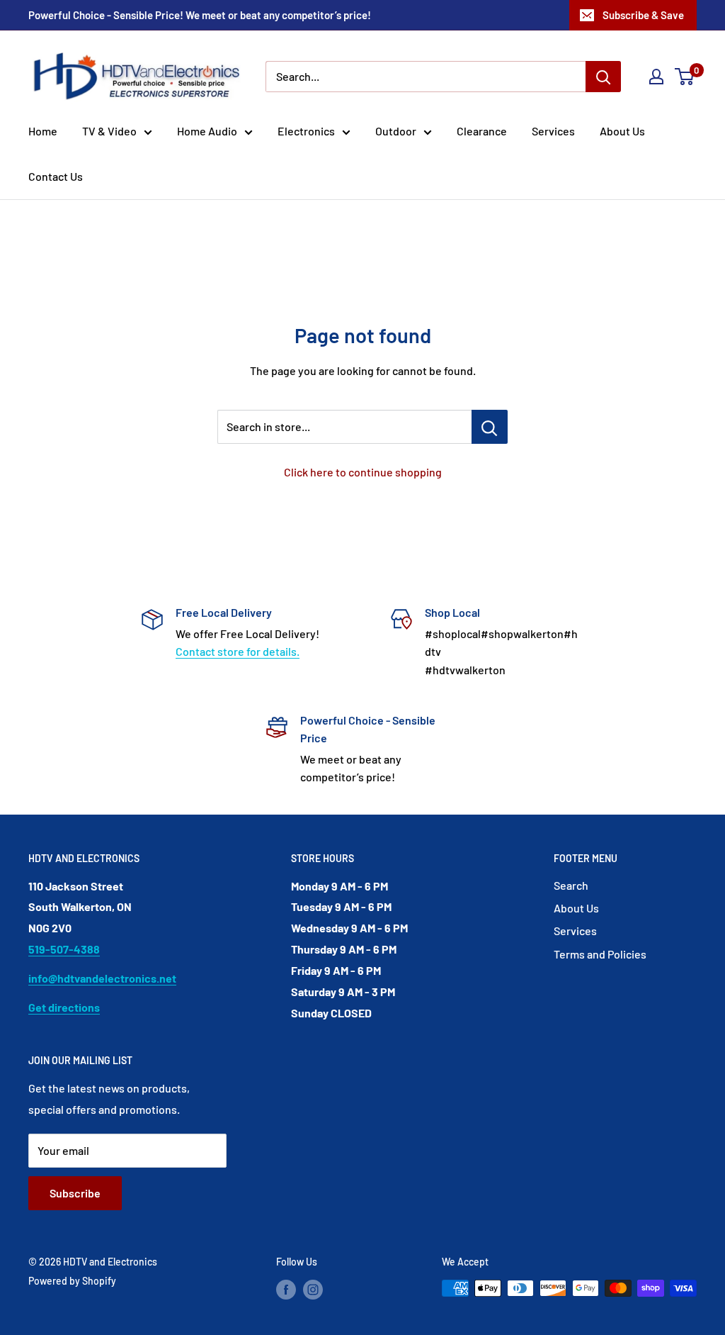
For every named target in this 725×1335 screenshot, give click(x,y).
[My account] (656, 76)
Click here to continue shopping (363, 472)
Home (42, 131)
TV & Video (109, 131)
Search (571, 885)
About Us (622, 131)
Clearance (482, 131)
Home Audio (207, 131)
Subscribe (75, 1193)
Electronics (306, 131)
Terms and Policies (600, 954)
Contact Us (55, 176)
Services (553, 131)
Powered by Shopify (72, 1281)
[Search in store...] (490, 427)
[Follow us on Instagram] (313, 1290)
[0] (685, 76)
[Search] (603, 76)
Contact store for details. (237, 651)
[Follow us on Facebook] (286, 1290)
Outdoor (395, 131)
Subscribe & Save (643, 15)
